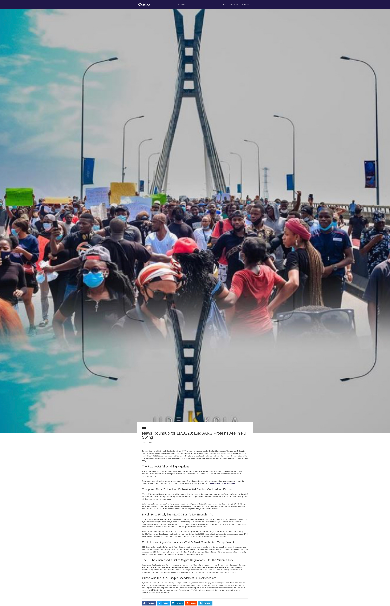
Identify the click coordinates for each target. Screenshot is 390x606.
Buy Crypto (234, 4)
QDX (224, 4)
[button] (149, 603)
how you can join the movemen (222, 483)
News (144, 427)
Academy (245, 4)
